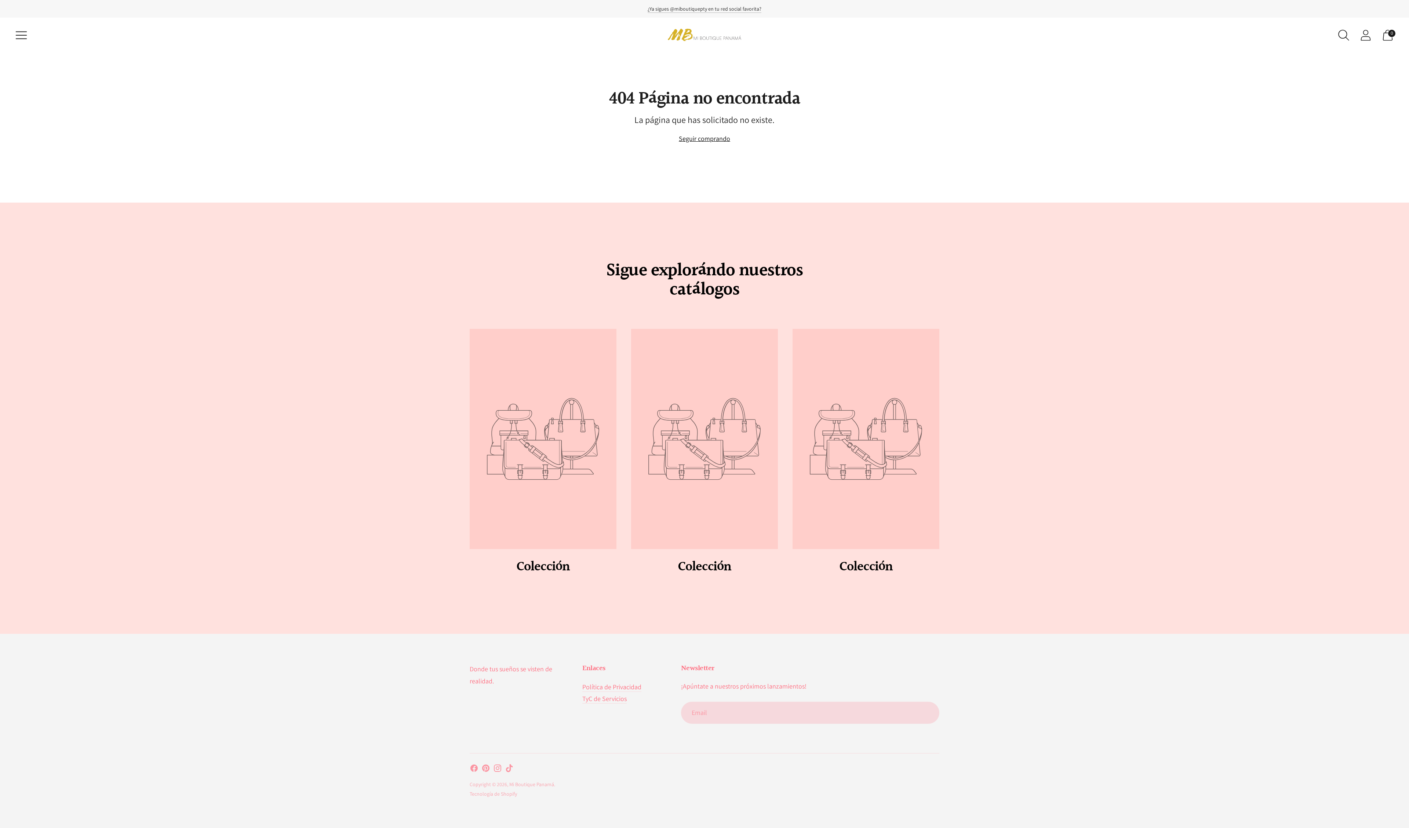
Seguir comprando (704, 138)
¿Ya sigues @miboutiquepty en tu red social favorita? (704, 9)
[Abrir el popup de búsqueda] (1343, 35)
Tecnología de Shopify (493, 794)
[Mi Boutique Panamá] (704, 35)
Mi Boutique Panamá (531, 784)
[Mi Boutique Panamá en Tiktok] (509, 770)
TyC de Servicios (604, 698)
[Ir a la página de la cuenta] (1365, 35)
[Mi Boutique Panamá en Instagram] (497, 770)
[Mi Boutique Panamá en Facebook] (474, 770)
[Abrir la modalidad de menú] (21, 35)
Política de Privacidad (611, 687)
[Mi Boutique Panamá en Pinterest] (485, 770)
